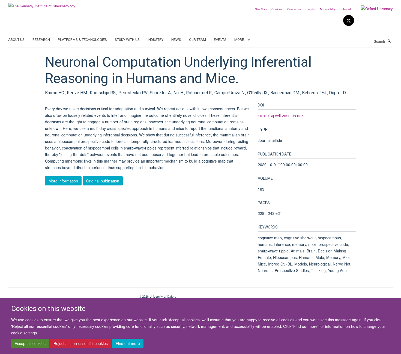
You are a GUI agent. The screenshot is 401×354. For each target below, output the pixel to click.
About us (16, 39)
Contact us (294, 9)
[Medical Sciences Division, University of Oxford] (69, 294)
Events (220, 39)
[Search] (389, 41)
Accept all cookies (30, 343)
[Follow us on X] (348, 20)
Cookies (276, 9)
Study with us (127, 39)
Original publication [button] (102, 181)
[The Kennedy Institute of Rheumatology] (41, 4)
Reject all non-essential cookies (80, 343)
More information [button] (63, 181)
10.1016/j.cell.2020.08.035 (281, 115)
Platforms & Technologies (82, 39)
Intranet (346, 9)
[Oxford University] (373, 8)
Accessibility (327, 9)
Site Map (261, 9)
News (176, 39)
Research (41, 39)
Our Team (197, 39)
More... (240, 39)
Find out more (128, 343)
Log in (311, 9)
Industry (155, 39)
